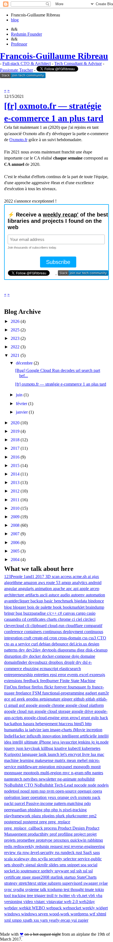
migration (47, 766)
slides (54, 865)
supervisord (72, 883)
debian (45, 644)
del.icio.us (78, 644)
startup (70, 877)
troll (51, 895)
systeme (32, 889)
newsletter (48, 779)
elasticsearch (70, 668)
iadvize (36, 729)
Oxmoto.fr (18, 139)
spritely (48, 871)
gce (7, 699)
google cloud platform (85, 705)
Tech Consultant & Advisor (78, 63)
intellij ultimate (25, 742)
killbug (47, 748)
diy (25, 656)
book (58, 607)
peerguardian (16, 809)
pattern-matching (69, 803)
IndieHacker (15, 736)
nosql (25, 791)
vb (74, 895)
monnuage (13, 772)
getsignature (50, 699)
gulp (95, 717)
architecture (14, 595)
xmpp (17, 920)
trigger (40, 895)
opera (97, 791)
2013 (15, 482)
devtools (50, 650)
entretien (42, 674)
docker (35, 656)
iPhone (45, 742)
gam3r (103, 693)
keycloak (32, 748)
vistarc (40, 901)
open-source (66, 791)
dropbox (56, 662)
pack (96, 797)
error (62, 674)
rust (79, 852)
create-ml (40, 638)
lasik (43, 754)
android (94, 582)
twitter (65, 895)
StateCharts (87, 877)
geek (21, 699)
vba (99, 895)
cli (27, 625)
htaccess (66, 723)
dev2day (34, 650)
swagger (91, 883)
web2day (87, 901)
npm (35, 791)
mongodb (82, 766)
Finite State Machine (77, 680)
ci (74, 619)
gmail (13, 705)
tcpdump (55, 889)
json (20, 748)
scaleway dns (26, 858)
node (92, 785)
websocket (72, 908)
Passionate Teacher (16, 70)
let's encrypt (71, 754)
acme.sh (80, 576)
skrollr (43, 865)
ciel (79, 619)
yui (74, 920)
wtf (92, 914)
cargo (81, 613)
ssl (85, 871)
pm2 (93, 815)
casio (91, 613)
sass (96, 852)
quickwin (78, 840)
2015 (15, 465)
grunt (86, 717)
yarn (44, 920)
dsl (86, 662)
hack (104, 717)
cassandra (13, 619)
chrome (65, 619)
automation (95, 595)
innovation (52, 736)
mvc (67, 772)
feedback (31, 680)
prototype (44, 840)
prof (54, 834)
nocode (81, 785)
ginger (67, 699)
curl (35, 644)
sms (63, 865)
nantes (97, 772)
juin (19, 394)
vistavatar (55, 901)
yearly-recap (60, 920)
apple (85, 588)
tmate (90, 889)
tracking (19, 895)
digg (81, 650)
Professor (19, 44)
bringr (10, 613)
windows (12, 914)
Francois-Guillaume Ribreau (54, 56)
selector (70, 858)
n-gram (77, 772)
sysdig (19, 889)
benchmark (64, 601)
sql (73, 871)
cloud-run (57, 625)
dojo (76, 656)
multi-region (51, 772)
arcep (94, 588)
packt (9, 803)
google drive (83, 711)
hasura (29, 723)
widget (102, 908)
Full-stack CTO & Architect (26, 63)
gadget (91, 693)
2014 (15, 474)
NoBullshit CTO (19, 785)
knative (61, 748)
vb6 (92, 895)
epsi (54, 674)
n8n (88, 772)
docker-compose (57, 656)
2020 (15, 422)
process (51, 828)
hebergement (47, 723)
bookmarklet (74, 607)
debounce (60, 644)
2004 (15, 559)
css (85, 638)
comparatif (93, 625)
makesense (45, 760)
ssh (79, 871)
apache (59, 588)
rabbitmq (95, 840)
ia (27, 729)
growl (75, 717)
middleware (28, 766)
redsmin (42, 846)
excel (84, 674)
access (67, 576)
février (21, 403)
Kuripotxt (13, 754)
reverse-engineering (88, 846)
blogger (20, 607)
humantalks (14, 729)
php (47, 809)
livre (86, 754)
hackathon (13, 723)
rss (58, 852)
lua (94, 754)
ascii (44, 595)
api (76, 588)
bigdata (81, 601)
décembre (24, 363)
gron (65, 717)
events (73, 674)
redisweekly (24, 846)
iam (46, 729)
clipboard (39, 625)
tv (57, 895)
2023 (15, 338)
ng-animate (67, 779)
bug (19, 613)
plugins (49, 815)
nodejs (103, 785)
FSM (37, 693)
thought (77, 889)
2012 (15, 491)
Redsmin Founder (26, 34)
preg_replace (59, 821)
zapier (83, 920)
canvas (69, 613)
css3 (93, 638)
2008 (15, 525)
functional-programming (63, 693)
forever (61, 687)
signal (31, 865)
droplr (70, 662)
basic (49, 601)
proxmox (61, 840)
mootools (31, 772)
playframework (18, 815)
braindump (95, 607)
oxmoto (85, 797)
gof (22, 705)
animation (44, 588)
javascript (69, 742)
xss (36, 920)
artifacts (32, 595)
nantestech (13, 779)
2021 (15, 355)
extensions (13, 680)
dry (79, 662)
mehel (83, 760)
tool (8, 895)
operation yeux (43, 797)
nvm (51, 791)
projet (92, 834)
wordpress (79, 914)
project (80, 834)
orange (63, 797)
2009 (15, 516)
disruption (13, 656)
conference (14, 631)
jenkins (84, 742)
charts (52, 619)
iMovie (79, 729)
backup (37, 601)
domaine (87, 656)
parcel (20, 803)
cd (24, 619)
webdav (11, 908)
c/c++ (52, 613)
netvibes (31, 779)
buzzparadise (35, 613)
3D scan (53, 576)
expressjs (97, 674)
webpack (54, 908)
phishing (36, 809)
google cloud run (19, 711)
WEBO (39, 908)
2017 (15, 448)
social (92, 865)
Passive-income (40, 803)
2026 (15, 321)
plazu (37, 815)
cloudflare (75, 625)
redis (8, 846)
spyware (62, 871)
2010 (15, 508)
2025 (15, 330)
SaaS (88, 852)
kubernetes (91, 748)
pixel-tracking (75, 809)
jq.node (102, 742)
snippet (74, 865)
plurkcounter (77, 815)
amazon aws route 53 (42, 582)
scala (9, 858)
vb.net (82, 895)
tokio (99, 889)
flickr (49, 687)
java (56, 742)
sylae (103, 883)
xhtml (101, 914)
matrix (61, 760)
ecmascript (49, 668)
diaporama (67, 650)
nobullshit (86, 779)
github (80, 699)
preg (43, 821)
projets (10, 840)
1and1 (29, 576)
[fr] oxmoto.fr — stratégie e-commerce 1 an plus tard (60, 384)
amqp (66, 582)
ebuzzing (31, 668)
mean (72, 760)
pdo (87, 803)
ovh (74, 797)
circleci (89, 619)
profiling (66, 834)
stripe (42, 883)
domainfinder (16, 662)
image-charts (61, 729)
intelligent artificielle (80, 736)
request (57, 846)
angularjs (26, 588)
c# (60, 613)
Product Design (72, 828)
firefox (38, 687)
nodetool (12, 791)
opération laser (17, 797)
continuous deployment (63, 631)
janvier (22, 412)
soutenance (31, 871)
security (56, 858)
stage (27, 877)
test (67, 889)
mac (100, 754)
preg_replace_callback (24, 828)
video (28, 901)
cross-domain (70, 638)
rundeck (68, 852)
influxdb (34, 736)
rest (67, 846)
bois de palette (40, 607)
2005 (15, 551)
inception (94, 729)
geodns (32, 699)
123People (14, 576)
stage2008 (41, 877)
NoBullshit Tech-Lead (54, 785)
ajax (95, 576)
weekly (89, 908)
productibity (39, 834)
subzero (55, 883)
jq (93, 742)
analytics (80, 582)
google (32, 705)
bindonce (96, 601)
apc (69, 588)
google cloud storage (53, 711)
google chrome (52, 705)
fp (89, 687)
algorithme (14, 582)
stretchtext (28, 883)
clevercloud (14, 625)
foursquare (77, 687)
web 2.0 (71, 901)
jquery (10, 748)
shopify (19, 865)
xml (8, 920)
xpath (28, 920)
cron (53, 638)
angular (11, 588)
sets (8, 865)
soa (84, 865)
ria (19, 852)
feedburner (50, 680)
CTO (101, 638)
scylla (43, 858)
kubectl (75, 748)
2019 (15, 431)
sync (8, 889)
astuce (54, 595)
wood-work (59, 914)
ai (90, 576)
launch (54, 754)
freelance (24, 693)
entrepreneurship (19, 674)
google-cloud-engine (42, 717)
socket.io (12, 871)
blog (15, 20)
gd (14, 699)
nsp (43, 791)
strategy (11, 883)
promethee (26, 840)
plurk (61, 815)
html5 (79, 723)
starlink (57, 877)
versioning (13, 901)
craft (28, 638)
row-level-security (38, 852)
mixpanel (64, 766)
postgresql (13, 821)
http (88, 723)
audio (65, 595)
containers (33, 631)
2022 (15, 347)
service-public (90, 858)
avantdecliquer (17, 601)
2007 (15, 533)
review (10, 852)
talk (43, 889)
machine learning (19, 760)
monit (96, 766)
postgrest (31, 821)
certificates (37, 619)
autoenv (78, 595)
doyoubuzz (38, 662)
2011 (15, 499)
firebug (25, 687)
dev (22, 650)
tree (30, 895)
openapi (85, 791)
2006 (15, 542)
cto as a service (17, 644)
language (30, 754)
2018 (15, 439)
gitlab (91, 699)
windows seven (35, 914)
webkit (25, 908)
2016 (15, 457)
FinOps (11, 687)
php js (57, 809)
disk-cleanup (97, 650)
